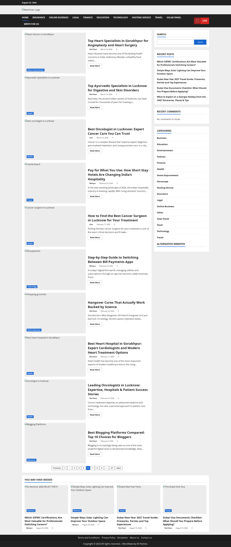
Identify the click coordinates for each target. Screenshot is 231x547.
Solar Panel (174, 17)
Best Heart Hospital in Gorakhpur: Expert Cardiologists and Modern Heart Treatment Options (55, 356)
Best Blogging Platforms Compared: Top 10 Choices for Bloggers (55, 443)
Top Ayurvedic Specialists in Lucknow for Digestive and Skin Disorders (55, 96)
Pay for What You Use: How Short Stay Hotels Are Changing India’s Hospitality (55, 183)
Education (103, 17)
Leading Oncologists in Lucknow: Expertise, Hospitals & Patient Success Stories (55, 399)
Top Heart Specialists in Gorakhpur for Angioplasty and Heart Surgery (55, 53)
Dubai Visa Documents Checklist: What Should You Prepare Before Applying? (182, 521)
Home (25, 17)
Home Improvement (35, 70)
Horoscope (162, 181)
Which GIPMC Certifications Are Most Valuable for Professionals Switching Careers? (43, 521)
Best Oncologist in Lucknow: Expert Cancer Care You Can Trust (55, 139)
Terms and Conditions (89, 537)
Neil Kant (93, 49)
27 (112, 468)
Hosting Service (141, 17)
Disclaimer (122, 537)
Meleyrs (92, 183)
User (91, 138)
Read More (96, 66)
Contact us (146, 537)
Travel (159, 17)
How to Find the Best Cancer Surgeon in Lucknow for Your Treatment (55, 226)
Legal (75, 17)
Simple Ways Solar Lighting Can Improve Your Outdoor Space (89, 519)
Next (118, 468)
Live (205, 20)
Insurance (38, 17)
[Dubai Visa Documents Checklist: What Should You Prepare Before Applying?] (184, 499)
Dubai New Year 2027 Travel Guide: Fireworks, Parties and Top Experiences (137, 521)
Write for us (31, 24)
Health (30, 113)
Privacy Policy (108, 537)
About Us (134, 537)
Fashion (161, 156)
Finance (88, 17)
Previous (57, 468)
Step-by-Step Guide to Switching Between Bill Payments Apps (55, 269)
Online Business (58, 17)
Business (161, 138)
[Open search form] (191, 20)
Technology (120, 17)
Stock (160, 224)
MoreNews (127, 543)
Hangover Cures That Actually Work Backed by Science (55, 313)
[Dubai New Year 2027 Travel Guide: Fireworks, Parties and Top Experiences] (138, 499)
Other (160, 212)
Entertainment (165, 150)
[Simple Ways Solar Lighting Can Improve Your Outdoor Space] (92, 499)
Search (161, 34)
